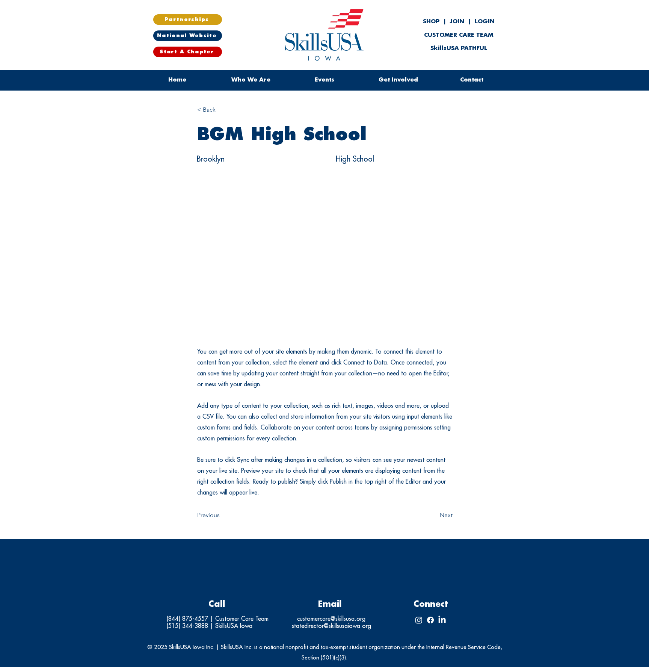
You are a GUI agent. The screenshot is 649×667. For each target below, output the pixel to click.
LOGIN (485, 21)
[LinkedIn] (442, 620)
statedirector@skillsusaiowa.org (331, 626)
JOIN (457, 21)
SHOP (432, 21)
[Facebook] (430, 620)
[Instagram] (418, 620)
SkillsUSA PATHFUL (458, 48)
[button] (324, 80)
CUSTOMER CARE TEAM (459, 35)
